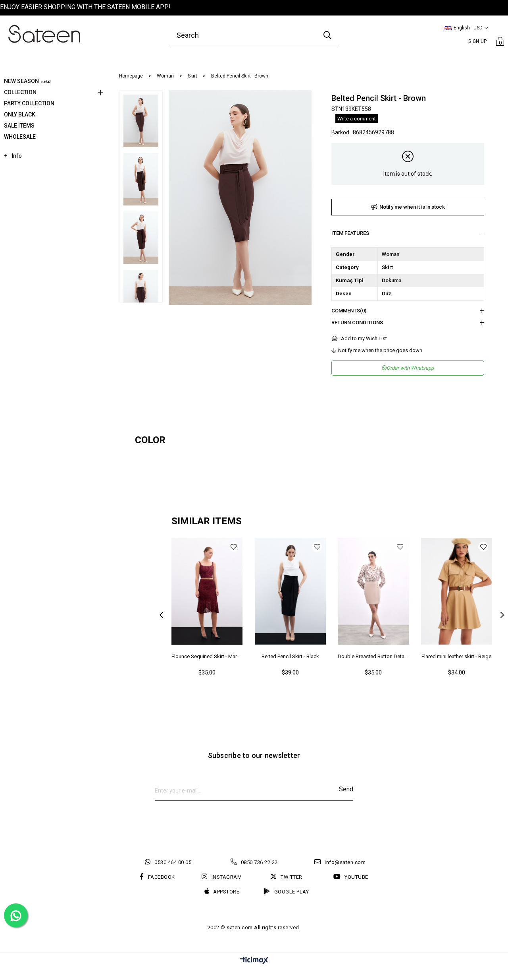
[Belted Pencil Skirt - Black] (290, 591)
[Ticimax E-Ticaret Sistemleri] (254, 961)
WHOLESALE (20, 137)
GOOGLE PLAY (291, 892)
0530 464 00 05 (172, 862)
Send (346, 789)
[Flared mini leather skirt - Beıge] (457, 591)
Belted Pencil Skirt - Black (290, 656)
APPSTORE (226, 892)
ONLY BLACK (19, 114)
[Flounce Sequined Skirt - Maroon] (207, 591)
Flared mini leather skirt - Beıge (456, 656)
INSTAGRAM (227, 877)
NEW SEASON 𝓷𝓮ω (27, 81)
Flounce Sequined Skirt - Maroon (207, 656)
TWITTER (291, 877)
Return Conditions (357, 323)
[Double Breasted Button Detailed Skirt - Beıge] (373, 591)
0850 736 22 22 (259, 862)
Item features (350, 233)
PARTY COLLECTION (29, 103)
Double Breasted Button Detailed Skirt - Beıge (373, 656)
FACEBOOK (161, 877)
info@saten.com (345, 862)
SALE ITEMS (19, 125)
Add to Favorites (234, 547)
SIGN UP (477, 41)
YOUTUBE (356, 877)
